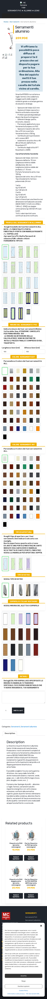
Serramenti (14, 22)
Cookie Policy (23, 990)
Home (6, 22)
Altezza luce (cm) (32, 348)
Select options (16, 858)
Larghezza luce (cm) (11, 348)
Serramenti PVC (31, 917)
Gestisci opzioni (23, 986)
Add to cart (18, 710)
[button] (41, 926)
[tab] (10, 733)
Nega (24, 981)
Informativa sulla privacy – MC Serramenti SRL (23, 994)
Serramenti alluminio (29, 727)
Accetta (24, 976)
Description (10, 733)
